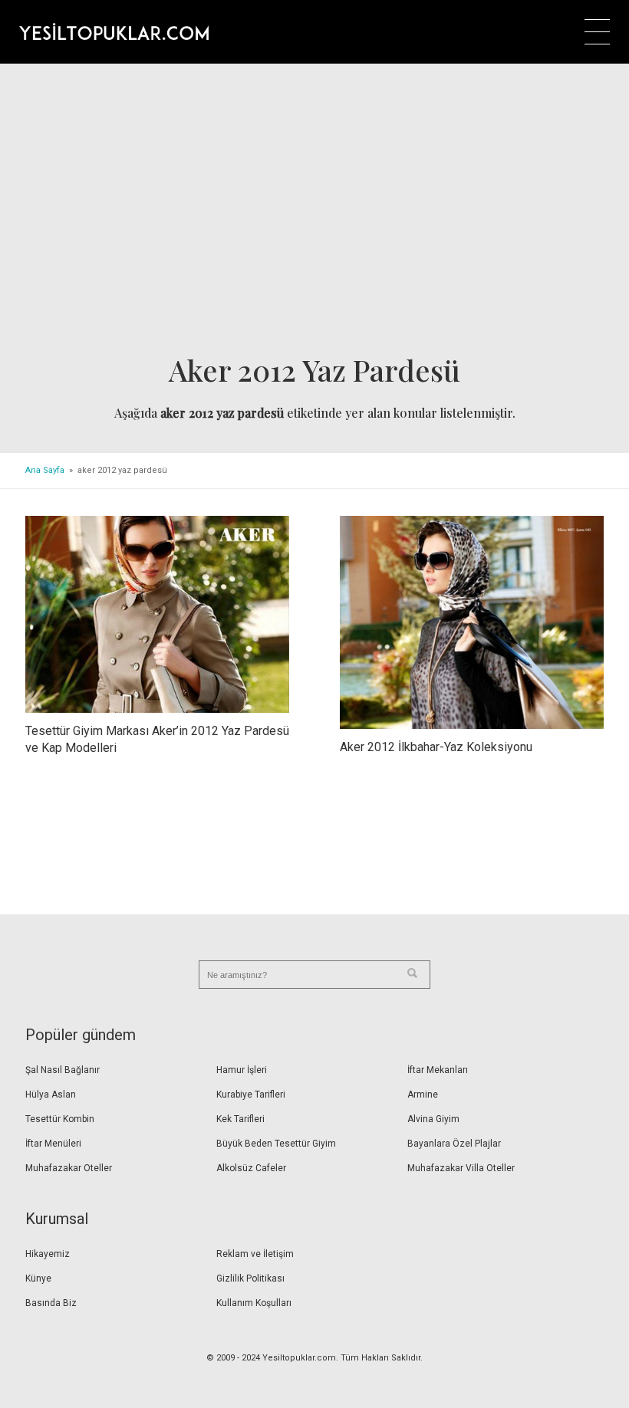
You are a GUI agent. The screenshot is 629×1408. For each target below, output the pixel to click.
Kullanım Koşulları (253, 1303)
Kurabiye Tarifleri (250, 1094)
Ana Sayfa (44, 470)
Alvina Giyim (433, 1119)
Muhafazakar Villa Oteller (461, 1168)
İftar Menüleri (53, 1143)
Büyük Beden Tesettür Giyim (276, 1143)
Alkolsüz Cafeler (251, 1168)
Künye (38, 1278)
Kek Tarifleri (240, 1119)
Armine (422, 1094)
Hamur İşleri (241, 1070)
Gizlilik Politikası (250, 1278)
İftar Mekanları (437, 1070)
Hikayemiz (47, 1254)
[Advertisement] (314, 214)
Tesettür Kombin (59, 1119)
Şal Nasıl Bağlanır (62, 1070)
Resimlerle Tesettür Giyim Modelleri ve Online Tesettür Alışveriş (114, 31)
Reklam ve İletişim (255, 1254)
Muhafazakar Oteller (68, 1168)
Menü (597, 31)
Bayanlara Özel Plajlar (454, 1143)
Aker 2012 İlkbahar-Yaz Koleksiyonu (436, 747)
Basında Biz (51, 1303)
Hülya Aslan (50, 1094)
